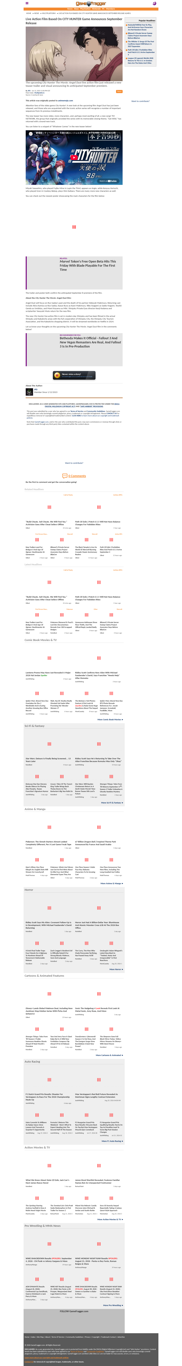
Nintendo (96, 9)
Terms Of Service (58, 1337)
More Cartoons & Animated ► (110, 1055)
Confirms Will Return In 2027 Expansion (141, 44)
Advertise (121, 1337)
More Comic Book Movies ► (111, 720)
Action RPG (117, 495)
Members (110, 9)
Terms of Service (76, 411)
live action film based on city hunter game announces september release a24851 (95, 13)
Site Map (40, 1337)
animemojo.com (65, 101)
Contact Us (29, 1362)
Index (33, 1337)
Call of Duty (68, 495)
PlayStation (85, 9)
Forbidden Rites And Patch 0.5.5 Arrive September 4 (141, 52)
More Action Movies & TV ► (110, 1219)
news (36, 13)
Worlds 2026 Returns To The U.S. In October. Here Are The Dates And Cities (140, 60)
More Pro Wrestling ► (113, 1305)
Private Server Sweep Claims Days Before (140, 35)
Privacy (87, 1337)
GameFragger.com (42, 422)
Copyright (95, 1337)
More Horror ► (117, 969)
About (47, 1337)
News (69, 9)
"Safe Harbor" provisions (91, 407)
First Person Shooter (42, 534)
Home (28, 13)
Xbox (76, 9)
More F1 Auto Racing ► (113, 1141)
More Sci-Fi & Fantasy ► (112, 803)
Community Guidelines (96, 411)
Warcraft (70, 534)
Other (96, 609)
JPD (29, 91)
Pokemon (70, 609)
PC (103, 9)
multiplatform (49, 13)
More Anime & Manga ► (112, 883)
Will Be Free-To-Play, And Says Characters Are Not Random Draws (140, 27)
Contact (113, 1337)
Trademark (105, 1337)
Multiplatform (39, 93)
